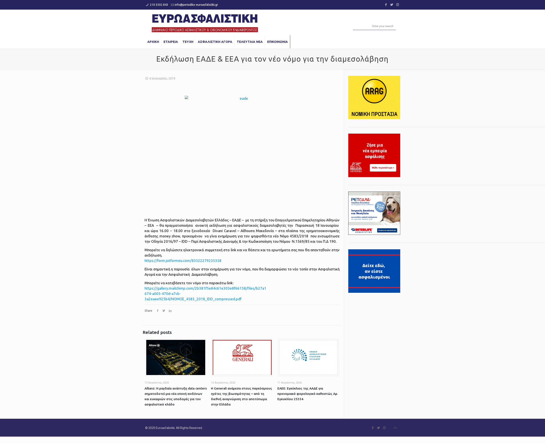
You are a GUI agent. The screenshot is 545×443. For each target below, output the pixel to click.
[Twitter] (392, 4)
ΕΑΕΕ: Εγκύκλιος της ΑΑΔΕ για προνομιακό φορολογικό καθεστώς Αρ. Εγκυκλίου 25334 (307, 394)
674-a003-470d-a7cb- (163, 293)
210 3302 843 (159, 4)
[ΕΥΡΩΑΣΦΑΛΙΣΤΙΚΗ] (205, 22)
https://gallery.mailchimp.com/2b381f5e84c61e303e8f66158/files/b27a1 (205, 288)
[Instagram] (397, 4)
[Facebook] (386, 4)
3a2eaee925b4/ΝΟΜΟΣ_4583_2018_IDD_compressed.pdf (193, 299)
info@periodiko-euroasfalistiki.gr (196, 4)
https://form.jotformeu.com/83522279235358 (183, 260)
